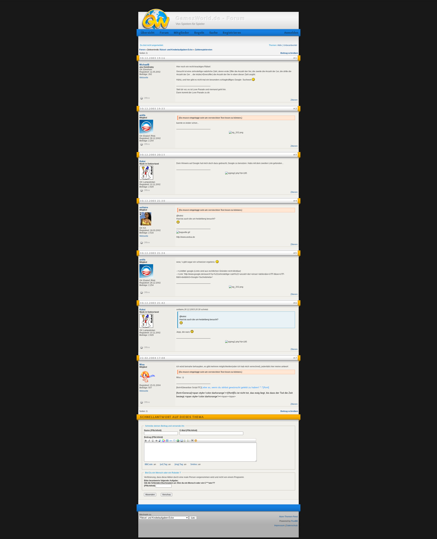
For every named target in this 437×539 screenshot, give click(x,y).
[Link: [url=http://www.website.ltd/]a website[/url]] (178, 440)
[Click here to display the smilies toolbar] (196, 440)
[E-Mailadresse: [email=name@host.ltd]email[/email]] (182, 440)
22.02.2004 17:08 (152, 358)
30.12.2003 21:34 (152, 253)
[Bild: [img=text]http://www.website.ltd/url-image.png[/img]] (167, 440)
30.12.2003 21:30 (152, 200)
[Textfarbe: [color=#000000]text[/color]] (164, 440)
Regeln (199, 33)
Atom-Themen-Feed (288, 516)
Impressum (279, 525)
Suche (213, 33)
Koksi (142, 161)
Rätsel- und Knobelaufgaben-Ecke (176, 50)
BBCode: (149, 464)
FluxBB (294, 521)
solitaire (143, 207)
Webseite (143, 77)
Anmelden (290, 33)
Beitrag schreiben (289, 53)
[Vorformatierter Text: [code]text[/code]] (171, 440)
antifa (142, 115)
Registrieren (232, 33)
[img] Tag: (179, 464)
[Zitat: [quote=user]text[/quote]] (175, 440)
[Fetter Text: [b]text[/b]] (146, 440)
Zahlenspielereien (203, 50)
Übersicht (148, 33)
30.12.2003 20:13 (152, 154)
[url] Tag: (164, 464)
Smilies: (194, 464)
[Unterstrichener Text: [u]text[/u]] (153, 440)
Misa (141, 364)
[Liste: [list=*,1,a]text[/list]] (189, 440)
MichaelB (144, 64)
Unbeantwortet (290, 45)
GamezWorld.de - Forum (210, 18)
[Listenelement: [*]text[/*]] (185, 440)
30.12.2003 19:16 (152, 58)
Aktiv (279, 45)
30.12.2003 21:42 (152, 303)
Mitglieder (181, 33)
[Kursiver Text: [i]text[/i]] (149, 440)
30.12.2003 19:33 (152, 108)
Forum (164, 33)
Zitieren (294, 100)
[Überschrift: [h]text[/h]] (160, 440)
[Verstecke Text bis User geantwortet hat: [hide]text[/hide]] (192, 440)
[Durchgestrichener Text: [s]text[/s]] (157, 440)
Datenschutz (292, 525)
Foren (142, 50)
